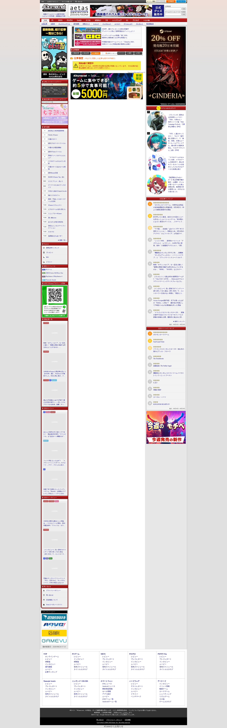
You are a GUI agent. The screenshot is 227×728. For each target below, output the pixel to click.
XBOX (60, 20)
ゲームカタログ (165, 702)
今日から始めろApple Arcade (57, 191)
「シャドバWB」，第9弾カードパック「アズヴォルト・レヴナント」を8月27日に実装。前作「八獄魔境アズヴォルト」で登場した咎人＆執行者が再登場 (168, 243)
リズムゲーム (164, 696)
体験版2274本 (60, 16)
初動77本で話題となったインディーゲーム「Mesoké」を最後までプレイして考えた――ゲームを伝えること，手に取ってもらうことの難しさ (54, 491)
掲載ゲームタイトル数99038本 (54, 14)
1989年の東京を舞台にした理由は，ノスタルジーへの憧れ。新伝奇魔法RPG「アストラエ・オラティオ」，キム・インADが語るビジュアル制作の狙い (54, 523)
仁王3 (155, 383)
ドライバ (49, 262)
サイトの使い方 (67, 1)
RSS (43, 1)
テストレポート (137, 686)
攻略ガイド (86, 24)
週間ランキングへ (180, 321)
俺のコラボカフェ (54, 195)
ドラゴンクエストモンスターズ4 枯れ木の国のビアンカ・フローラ (168, 350)
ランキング (181, 1)
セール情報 (106, 691)
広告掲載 (128, 720)
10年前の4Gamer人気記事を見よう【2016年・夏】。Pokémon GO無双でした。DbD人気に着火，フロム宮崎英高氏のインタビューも (54, 374)
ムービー (117, 24)
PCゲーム (49, 269)
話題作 (53, 24)
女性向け (98, 20)
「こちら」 (125, 712)
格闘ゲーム (163, 689)
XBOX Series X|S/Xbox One (54, 273)
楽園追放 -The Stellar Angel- (162, 366)
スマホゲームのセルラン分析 (57, 162)
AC (127, 20)
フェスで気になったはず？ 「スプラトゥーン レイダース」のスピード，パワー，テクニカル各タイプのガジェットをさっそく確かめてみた (54, 463)
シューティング (165, 694)
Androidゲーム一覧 (109, 702)
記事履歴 (171, 1)
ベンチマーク (136, 696)
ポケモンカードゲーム (161, 335)
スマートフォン (107, 681)
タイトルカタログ (80, 669)
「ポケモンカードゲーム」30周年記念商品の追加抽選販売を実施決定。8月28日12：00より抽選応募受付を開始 (168, 207)
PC (52, 20)
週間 (130, 53)
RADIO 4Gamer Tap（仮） (56, 177)
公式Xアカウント (52, 1)
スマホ (88, 20)
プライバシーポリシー (53, 590)
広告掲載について (52, 600)
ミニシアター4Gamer (55, 213)
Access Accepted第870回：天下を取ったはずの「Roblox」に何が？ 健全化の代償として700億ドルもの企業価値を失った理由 (168, 303)
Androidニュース (108, 686)
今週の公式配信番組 (54, 147)
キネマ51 (51, 232)
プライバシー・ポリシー (114, 720)
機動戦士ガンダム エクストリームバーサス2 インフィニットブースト (168, 374)
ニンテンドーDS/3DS (80, 681)
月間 (138, 53)
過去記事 (86, 53)
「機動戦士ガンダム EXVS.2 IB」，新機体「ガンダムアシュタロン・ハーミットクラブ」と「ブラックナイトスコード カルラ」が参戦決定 (168, 255)
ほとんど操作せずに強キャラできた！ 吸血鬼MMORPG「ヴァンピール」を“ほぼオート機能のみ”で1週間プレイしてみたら (54, 434)
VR (106, 20)
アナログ (136, 20)
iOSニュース (107, 684)
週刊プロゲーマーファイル (57, 143)
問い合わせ (78, 1)
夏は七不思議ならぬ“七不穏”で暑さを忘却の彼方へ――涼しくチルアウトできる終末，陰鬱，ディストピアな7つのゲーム (54, 402)
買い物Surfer (52, 217)
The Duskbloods (158, 359)
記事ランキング (51, 672)
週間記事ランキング (52, 248)
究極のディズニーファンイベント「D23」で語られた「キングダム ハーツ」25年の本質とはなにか (54, 580)
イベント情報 (164, 686)
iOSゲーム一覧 (107, 699)
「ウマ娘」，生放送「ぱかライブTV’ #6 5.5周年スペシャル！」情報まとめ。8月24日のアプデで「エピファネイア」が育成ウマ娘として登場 (168, 231)
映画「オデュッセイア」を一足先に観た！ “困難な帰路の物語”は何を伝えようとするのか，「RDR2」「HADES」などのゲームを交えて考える (54, 345)
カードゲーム (164, 691)
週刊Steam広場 (53, 173)
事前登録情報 (107, 689)
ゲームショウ (128, 24)
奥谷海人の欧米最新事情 (56, 130)
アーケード (162, 681)
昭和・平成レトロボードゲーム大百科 (57, 200)
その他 (161, 699)
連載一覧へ (63, 240)
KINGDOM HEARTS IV (161, 404)
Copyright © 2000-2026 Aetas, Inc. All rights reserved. (113, 722)
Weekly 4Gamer (53, 135)
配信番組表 (150, 24)
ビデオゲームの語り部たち (57, 209)
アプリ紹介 (106, 694)
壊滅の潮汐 (157, 390)
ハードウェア (117, 20)
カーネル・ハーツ (159, 397)
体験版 (47, 662)
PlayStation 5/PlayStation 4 (54, 276)
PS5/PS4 (70, 20)
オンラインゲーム (64, 24)
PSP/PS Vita (162, 654)
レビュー (96, 24)
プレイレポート (108, 659)
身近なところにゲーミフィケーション (57, 227)
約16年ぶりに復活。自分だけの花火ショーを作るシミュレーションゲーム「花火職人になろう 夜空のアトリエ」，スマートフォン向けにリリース (168, 219)
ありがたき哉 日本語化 (55, 222)
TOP (45, 20)
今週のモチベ (52, 139)
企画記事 (44, 24)
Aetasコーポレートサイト (54, 604)
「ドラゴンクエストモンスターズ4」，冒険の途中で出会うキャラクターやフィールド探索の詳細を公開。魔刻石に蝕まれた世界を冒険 (168, 315)
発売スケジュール (80, 667)
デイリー (122, 53)
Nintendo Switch (51, 280)
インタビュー (106, 24)
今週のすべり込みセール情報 (57, 168)
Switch (79, 20)
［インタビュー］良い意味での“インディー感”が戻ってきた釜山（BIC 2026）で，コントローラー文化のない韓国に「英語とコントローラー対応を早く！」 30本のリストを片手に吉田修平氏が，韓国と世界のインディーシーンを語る (54, 552)
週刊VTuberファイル (55, 151)
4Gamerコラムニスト (55, 205)
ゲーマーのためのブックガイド (57, 186)
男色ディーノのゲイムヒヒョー (57, 157)
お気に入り (160, 1)
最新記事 (76, 53)
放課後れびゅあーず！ (55, 236)
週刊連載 (76, 24)
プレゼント (139, 24)
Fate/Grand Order (158, 342)
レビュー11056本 (48, 16)
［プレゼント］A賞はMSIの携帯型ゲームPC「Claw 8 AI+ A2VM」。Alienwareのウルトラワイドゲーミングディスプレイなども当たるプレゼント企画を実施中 (168, 279)
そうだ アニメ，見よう (55, 181)
